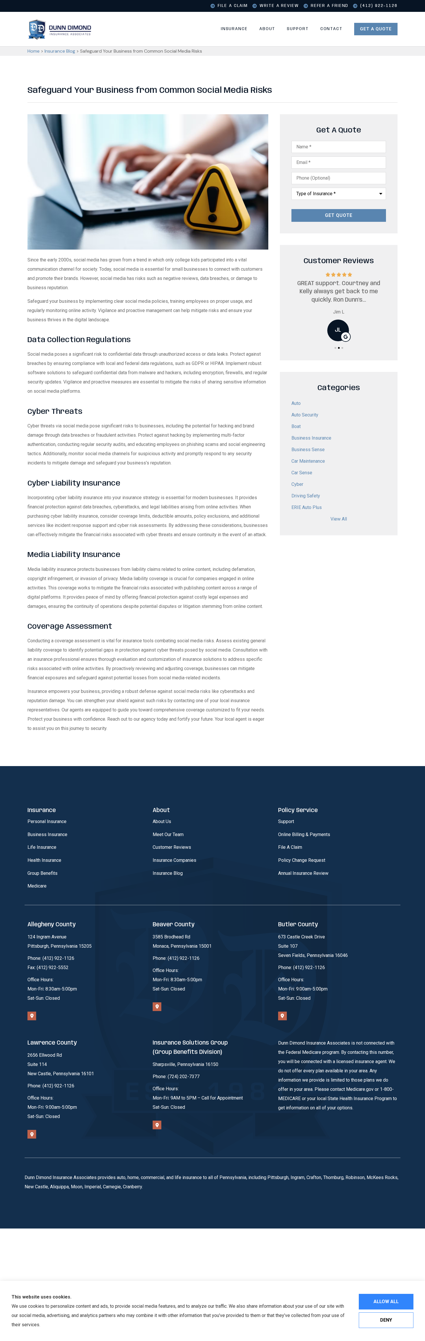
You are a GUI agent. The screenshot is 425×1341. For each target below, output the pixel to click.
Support (297, 29)
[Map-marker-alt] (31, 1016)
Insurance (234, 29)
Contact (331, 29)
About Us (162, 821)
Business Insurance (47, 834)
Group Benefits (42, 873)
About (267, 29)
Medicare (37, 886)
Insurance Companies (174, 860)
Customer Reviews (172, 847)
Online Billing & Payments (304, 834)
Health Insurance (44, 860)
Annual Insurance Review (303, 873)
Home (33, 51)
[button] (335, 348)
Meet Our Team (168, 834)
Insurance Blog (60, 51)
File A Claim (290, 847)
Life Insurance (41, 847)
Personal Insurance (46, 821)
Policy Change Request (301, 860)
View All (338, 519)
